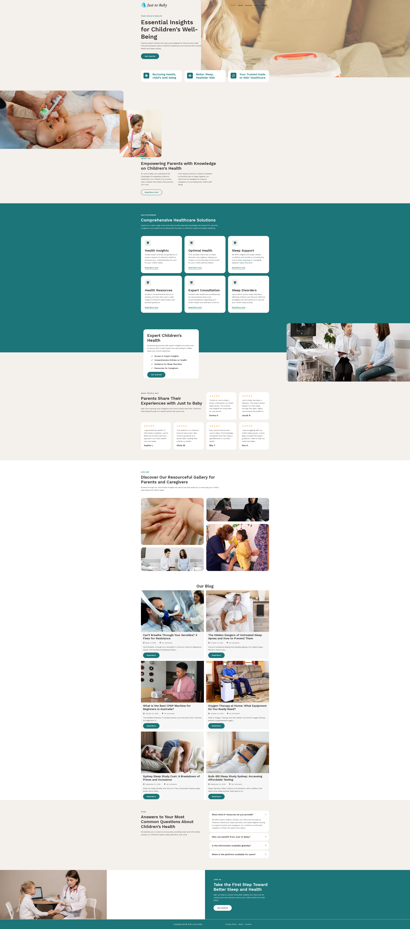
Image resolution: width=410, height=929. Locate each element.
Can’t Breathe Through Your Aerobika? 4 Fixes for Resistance (170, 636)
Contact (263, 5)
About (240, 5)
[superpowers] (233, 75)
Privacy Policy (231, 924)
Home (233, 5)
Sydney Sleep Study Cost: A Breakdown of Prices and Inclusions (171, 778)
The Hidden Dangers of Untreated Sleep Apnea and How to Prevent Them (235, 636)
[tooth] (148, 243)
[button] (150, 56)
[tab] (239, 821)
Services (248, 5)
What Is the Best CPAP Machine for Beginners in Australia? (167, 707)
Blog (256, 5)
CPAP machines (244, 260)
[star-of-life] (146, 75)
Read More (151, 655)
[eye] (190, 75)
